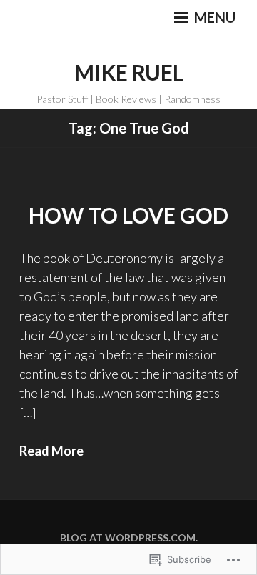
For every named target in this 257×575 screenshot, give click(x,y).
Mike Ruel (128, 72)
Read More (51, 451)
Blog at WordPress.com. (129, 537)
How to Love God (128, 215)
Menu (213, 17)
